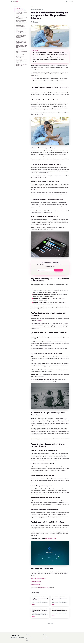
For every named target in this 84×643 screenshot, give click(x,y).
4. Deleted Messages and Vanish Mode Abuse (21, 21)
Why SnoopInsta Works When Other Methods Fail (21, 39)
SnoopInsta (39, 320)
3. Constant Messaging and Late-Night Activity (21, 18)
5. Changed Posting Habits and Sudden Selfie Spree (21, 23)
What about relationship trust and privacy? (21, 62)
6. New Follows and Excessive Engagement (20, 26)
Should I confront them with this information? (21, 60)
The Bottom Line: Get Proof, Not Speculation (21, 65)
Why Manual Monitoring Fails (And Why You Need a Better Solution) (21, 29)
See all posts (50, 623)
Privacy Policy (45, 638)
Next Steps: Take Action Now (21, 66)
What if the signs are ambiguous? (20, 57)
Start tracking (58, 270)
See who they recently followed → (38, 578)
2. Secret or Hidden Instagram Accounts (20, 16)
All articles (34, 7)
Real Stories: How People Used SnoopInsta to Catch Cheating (20, 42)
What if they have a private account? (21, 55)
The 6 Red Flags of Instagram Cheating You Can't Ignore (20, 9)
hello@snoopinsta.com (43, 587)
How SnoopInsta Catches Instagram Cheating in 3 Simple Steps (21, 36)
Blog (67, 1)
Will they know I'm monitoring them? (21, 52)
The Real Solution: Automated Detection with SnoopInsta (20, 32)
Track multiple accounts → (36, 581)
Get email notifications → (36, 584)
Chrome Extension (29, 636)
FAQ (27, 640)
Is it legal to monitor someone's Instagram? (20, 49)
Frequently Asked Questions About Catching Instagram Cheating (21, 46)
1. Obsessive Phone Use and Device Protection (21, 13)
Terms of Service (46, 636)
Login (71, 1)
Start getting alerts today (50, 538)
